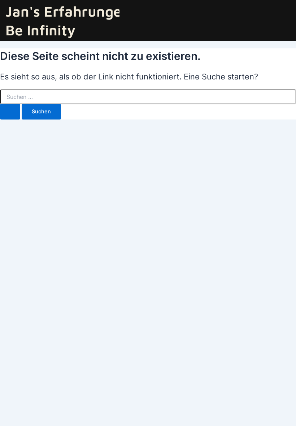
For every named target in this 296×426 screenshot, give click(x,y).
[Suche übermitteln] (10, 111)
